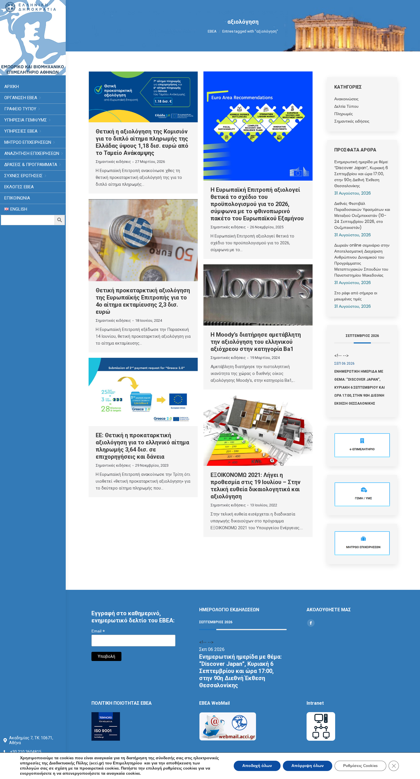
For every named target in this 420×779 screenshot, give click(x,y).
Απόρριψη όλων (307, 765)
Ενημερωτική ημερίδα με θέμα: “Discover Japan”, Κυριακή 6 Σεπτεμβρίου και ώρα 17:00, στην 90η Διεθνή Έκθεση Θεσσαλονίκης (361, 174)
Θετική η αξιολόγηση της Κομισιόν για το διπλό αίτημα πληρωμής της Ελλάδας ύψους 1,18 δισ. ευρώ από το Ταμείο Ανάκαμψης (142, 142)
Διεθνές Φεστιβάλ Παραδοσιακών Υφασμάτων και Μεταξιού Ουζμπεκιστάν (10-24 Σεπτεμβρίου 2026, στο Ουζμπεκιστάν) (362, 215)
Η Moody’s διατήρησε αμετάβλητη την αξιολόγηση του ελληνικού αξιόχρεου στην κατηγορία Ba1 (256, 341)
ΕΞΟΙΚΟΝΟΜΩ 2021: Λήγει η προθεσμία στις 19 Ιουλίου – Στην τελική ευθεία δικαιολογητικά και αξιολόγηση (256, 486)
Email (98, 631)
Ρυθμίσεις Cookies (360, 765)
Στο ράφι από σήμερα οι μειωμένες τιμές (355, 296)
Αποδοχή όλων (257, 765)
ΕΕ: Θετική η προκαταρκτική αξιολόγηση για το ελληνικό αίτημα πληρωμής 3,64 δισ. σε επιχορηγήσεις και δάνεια (142, 446)
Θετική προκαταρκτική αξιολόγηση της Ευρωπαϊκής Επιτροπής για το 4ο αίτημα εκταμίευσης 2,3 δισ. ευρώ (143, 301)
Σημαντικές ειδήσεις (113, 161)
